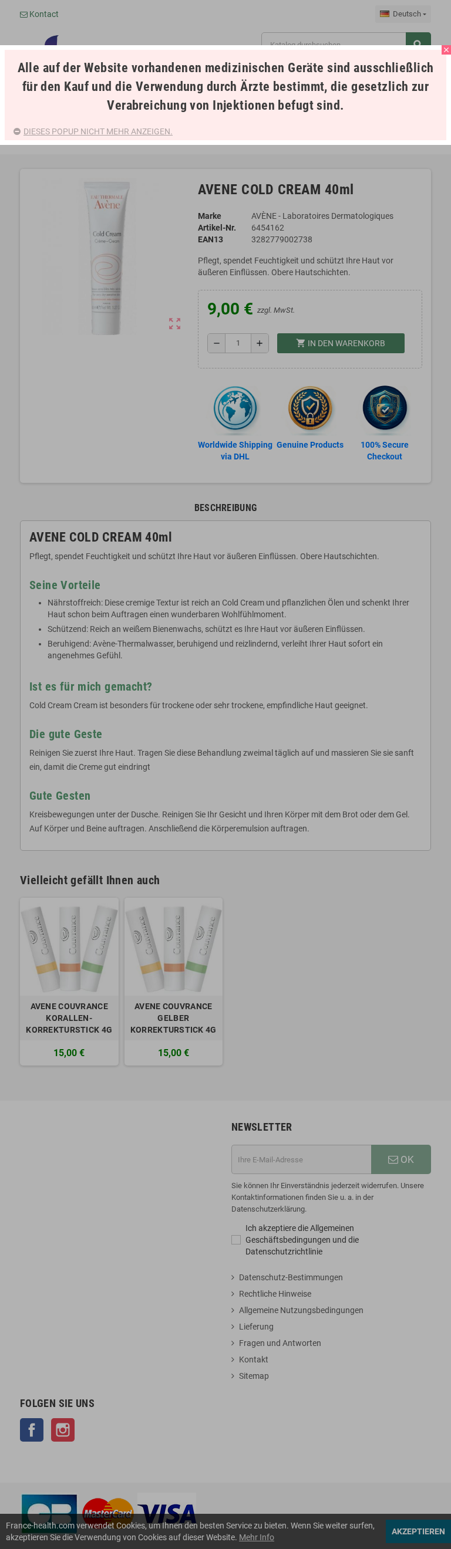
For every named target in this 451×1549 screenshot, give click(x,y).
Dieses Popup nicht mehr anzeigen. (98, 131)
